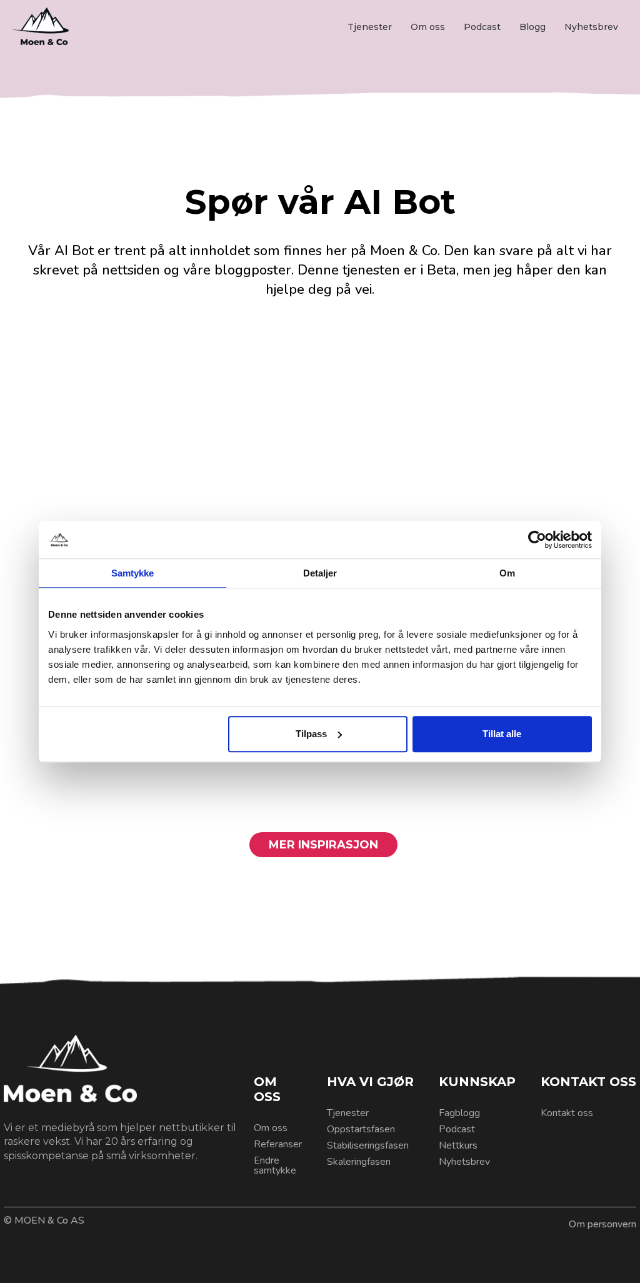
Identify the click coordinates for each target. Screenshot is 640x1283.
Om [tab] (507, 573)
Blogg (532, 27)
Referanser (278, 1144)
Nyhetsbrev (591, 27)
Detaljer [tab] (320, 573)
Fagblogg (459, 1113)
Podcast (482, 27)
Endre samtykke (275, 1165)
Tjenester (370, 27)
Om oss (428, 27)
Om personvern (602, 1224)
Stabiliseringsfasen (368, 1145)
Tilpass (311, 733)
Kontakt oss (567, 1113)
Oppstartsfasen (361, 1129)
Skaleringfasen (359, 1162)
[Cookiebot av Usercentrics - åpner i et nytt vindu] (537, 539)
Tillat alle (501, 733)
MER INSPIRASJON (323, 845)
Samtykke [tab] (132, 573)
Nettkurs (458, 1145)
